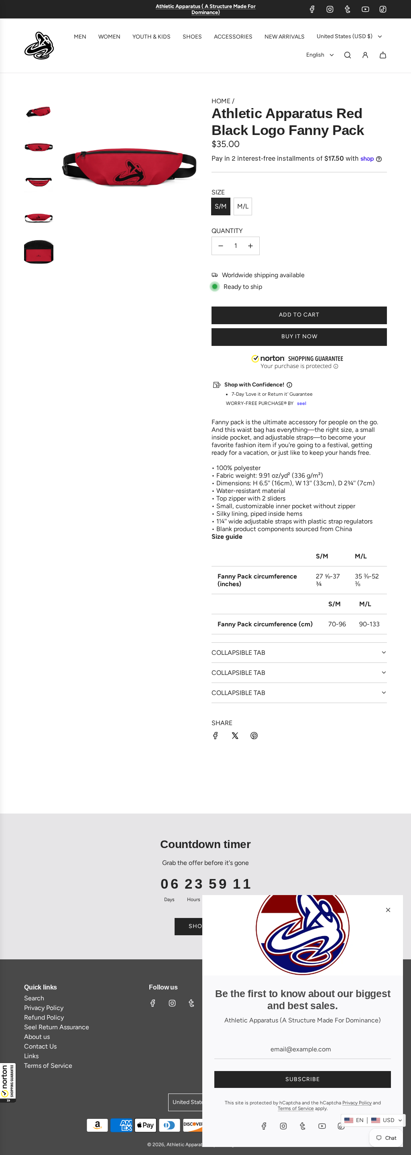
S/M (221, 206)
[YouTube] (365, 9)
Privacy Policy (357, 1103)
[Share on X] (235, 736)
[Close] (388, 910)
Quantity (227, 231)
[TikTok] (383, 9)
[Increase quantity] (250, 246)
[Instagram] (330, 9)
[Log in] (365, 55)
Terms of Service (296, 1108)
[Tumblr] (347, 9)
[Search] (347, 55)
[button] (8, 1083)
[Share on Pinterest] (254, 736)
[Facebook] (312, 9)
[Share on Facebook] (215, 736)
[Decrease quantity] (221, 246)
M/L (242, 206)
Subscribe (302, 1079)
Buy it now (299, 336)
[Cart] (383, 55)
